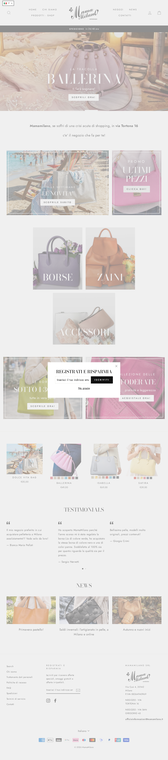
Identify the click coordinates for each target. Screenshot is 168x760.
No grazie (84, 388)
